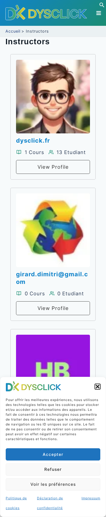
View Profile (53, 167)
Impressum (91, 498)
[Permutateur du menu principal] (98, 13)
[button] (97, 386)
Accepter (53, 454)
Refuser (53, 469)
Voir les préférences (53, 484)
